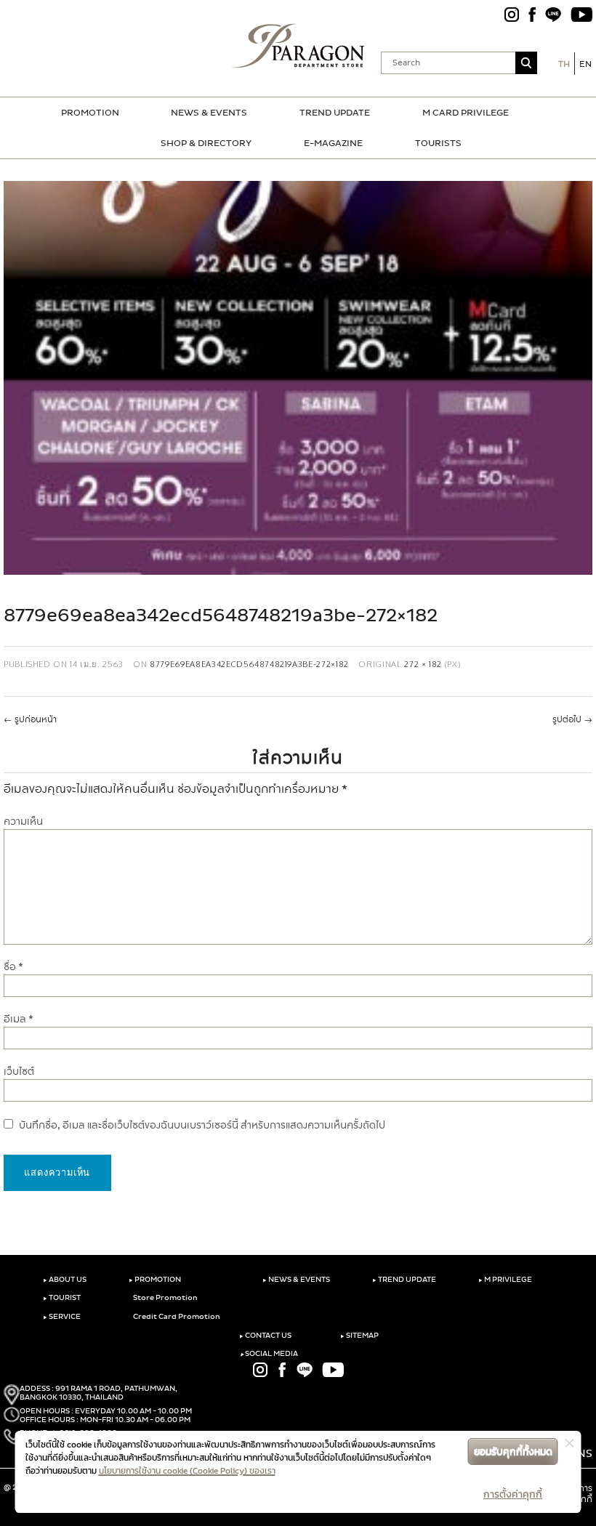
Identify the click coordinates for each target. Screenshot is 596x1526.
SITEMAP (359, 1335)
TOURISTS (438, 143)
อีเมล (18, 1019)
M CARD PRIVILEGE (465, 113)
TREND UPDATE (334, 113)
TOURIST (62, 1297)
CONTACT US (265, 1335)
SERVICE (62, 1316)
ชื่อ (13, 967)
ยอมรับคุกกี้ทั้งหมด (513, 1451)
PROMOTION (90, 113)
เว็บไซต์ (19, 1071)
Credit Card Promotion (176, 1316)
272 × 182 (423, 663)
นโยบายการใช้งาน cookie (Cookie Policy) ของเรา (187, 1470)
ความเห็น (23, 821)
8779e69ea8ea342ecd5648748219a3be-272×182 (249, 663)
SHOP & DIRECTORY (206, 143)
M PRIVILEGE (505, 1279)
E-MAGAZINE (333, 143)
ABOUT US (64, 1279)
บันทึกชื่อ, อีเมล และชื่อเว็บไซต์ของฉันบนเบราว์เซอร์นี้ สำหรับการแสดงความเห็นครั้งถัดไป (202, 1125)
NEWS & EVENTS (209, 113)
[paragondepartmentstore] (298, 46)
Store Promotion (165, 1297)
